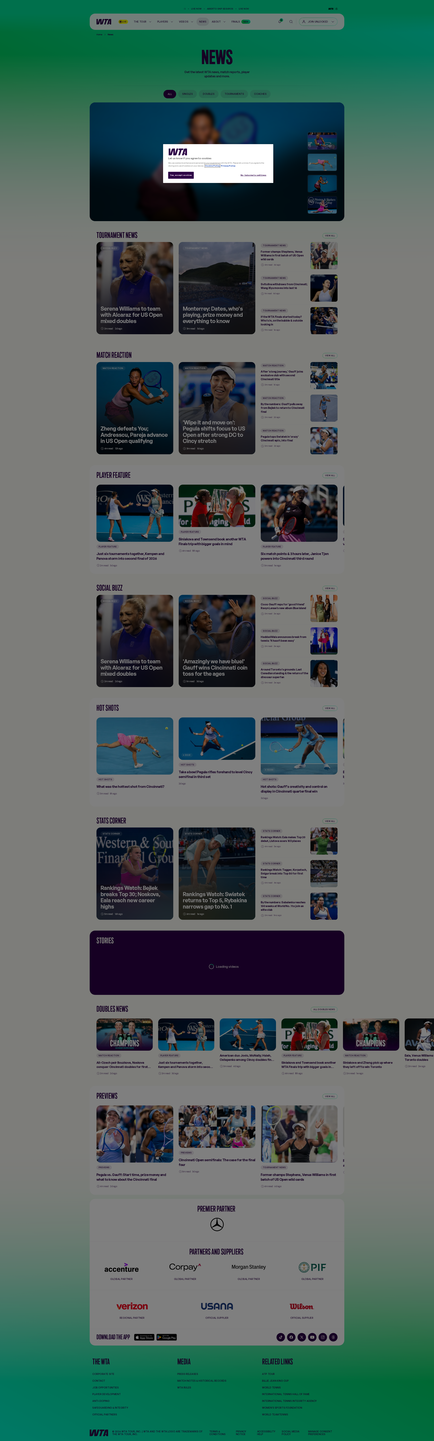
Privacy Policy (228, 166)
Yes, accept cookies (181, 175)
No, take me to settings (253, 175)
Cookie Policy (212, 166)
